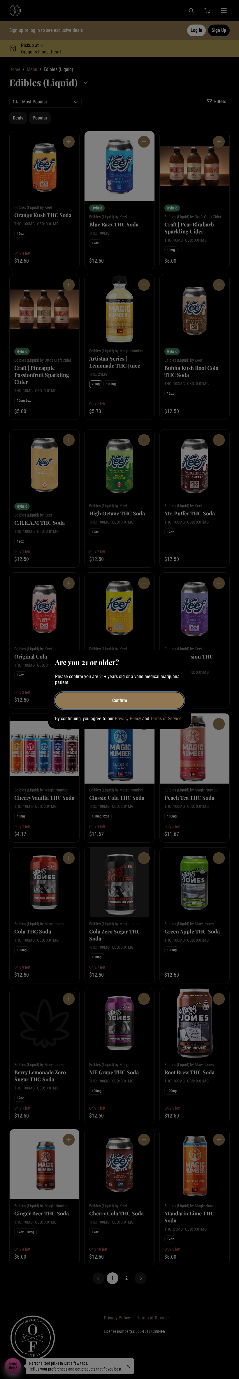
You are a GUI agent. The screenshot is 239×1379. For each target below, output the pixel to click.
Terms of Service (166, 718)
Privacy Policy (128, 718)
